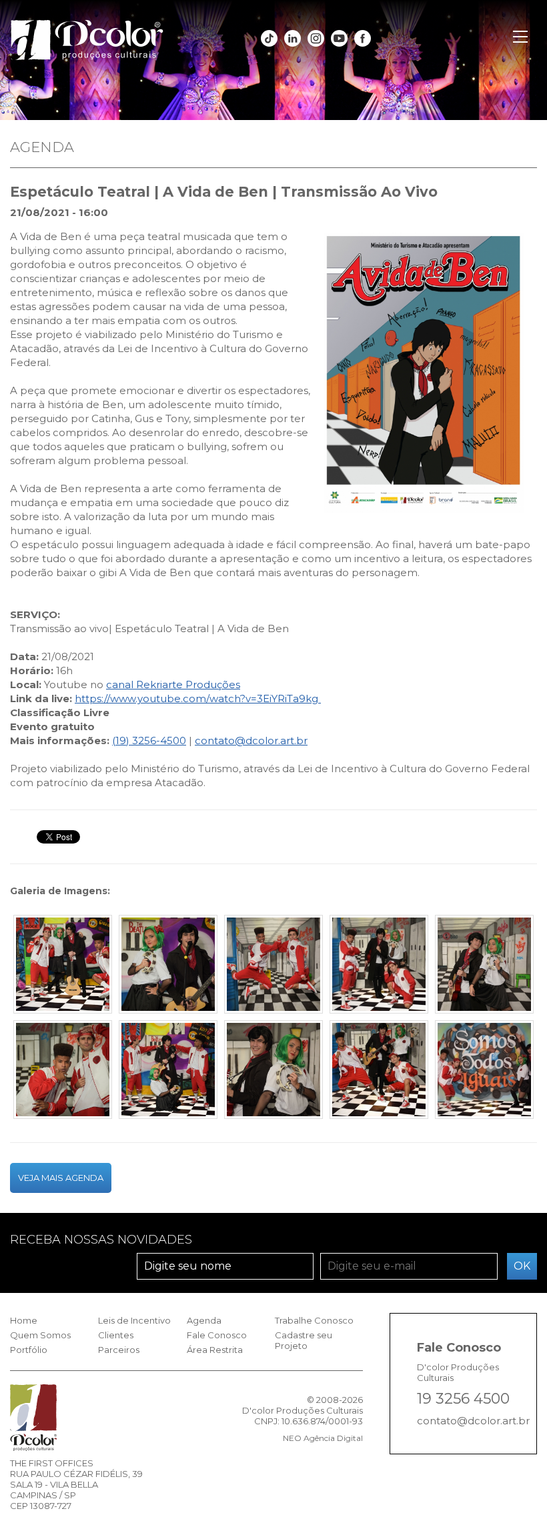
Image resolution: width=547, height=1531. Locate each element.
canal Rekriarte (144, 684)
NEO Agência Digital (323, 1438)
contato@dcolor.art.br (251, 740)
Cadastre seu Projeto (303, 1340)
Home (23, 1320)
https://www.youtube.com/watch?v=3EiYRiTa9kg (198, 698)
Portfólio (28, 1349)
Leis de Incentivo (134, 1320)
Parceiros (118, 1349)
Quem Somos (40, 1335)
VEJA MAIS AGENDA (60, 1177)
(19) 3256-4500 (149, 740)
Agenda (204, 1320)
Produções (211, 684)
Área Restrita (215, 1349)
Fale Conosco (217, 1335)
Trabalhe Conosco (314, 1320)
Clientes (115, 1335)
